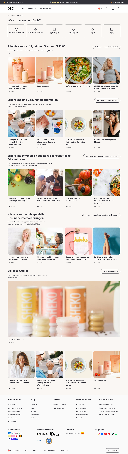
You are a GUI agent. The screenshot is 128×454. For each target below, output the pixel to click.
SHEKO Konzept (59, 408)
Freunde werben (81, 408)
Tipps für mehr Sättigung (107, 408)
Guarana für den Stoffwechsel (73, 199)
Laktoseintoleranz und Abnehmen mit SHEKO (18, 258)
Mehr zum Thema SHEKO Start (106, 47)
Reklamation (64, 450)
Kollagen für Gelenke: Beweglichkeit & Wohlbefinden (18, 142)
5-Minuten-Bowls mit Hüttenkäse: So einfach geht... (76, 142)
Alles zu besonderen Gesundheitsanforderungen (100, 215)
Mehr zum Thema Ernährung (107, 100)
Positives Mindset (16, 340)
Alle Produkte (35, 418)
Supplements (43, 86)
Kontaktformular (13, 418)
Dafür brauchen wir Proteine (78, 86)
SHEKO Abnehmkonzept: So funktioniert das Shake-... (106, 87)
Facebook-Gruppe (82, 414)
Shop (22, 8)
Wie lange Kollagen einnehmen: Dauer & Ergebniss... (46, 142)
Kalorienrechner (81, 411)
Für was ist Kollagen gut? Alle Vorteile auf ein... (19, 87)
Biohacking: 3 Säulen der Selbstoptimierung (19, 199)
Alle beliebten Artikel (110, 271)
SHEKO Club (80, 404)
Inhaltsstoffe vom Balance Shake (109, 411)
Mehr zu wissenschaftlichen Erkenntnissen (102, 156)
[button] (106, 8)
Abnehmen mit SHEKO (106, 404)
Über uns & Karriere (60, 404)
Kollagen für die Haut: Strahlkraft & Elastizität (19, 381)
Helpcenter (11, 404)
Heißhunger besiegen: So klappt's (105, 141)
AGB (26, 450)
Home (9, 15)
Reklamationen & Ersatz (15, 408)
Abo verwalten (12, 421)
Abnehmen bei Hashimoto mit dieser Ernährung (48, 258)
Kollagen (33, 411)
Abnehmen (20, 15)
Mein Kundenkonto (14, 411)
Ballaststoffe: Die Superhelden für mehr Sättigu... (103, 200)
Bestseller (34, 404)
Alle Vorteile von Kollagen (107, 414)
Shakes (33, 408)
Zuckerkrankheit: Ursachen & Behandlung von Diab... (77, 258)
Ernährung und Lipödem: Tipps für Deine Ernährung (105, 258)
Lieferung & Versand (14, 414)
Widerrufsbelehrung (49, 450)
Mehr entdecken (45, 8)
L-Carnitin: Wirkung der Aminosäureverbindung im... (49, 199)
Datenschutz (35, 450)
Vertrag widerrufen (112, 450)
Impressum (16, 450)
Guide (14, 15)
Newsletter (79, 418)
